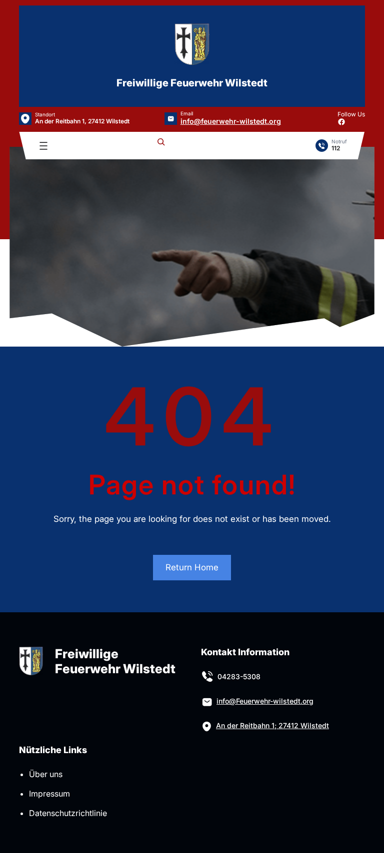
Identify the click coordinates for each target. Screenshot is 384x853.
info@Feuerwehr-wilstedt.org (265, 701)
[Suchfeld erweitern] (161, 145)
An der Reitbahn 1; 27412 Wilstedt (272, 725)
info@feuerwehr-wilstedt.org (230, 121)
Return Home (192, 567)
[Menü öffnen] (43, 145)
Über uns (45, 774)
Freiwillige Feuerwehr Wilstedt (192, 83)
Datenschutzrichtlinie (68, 813)
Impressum (49, 794)
